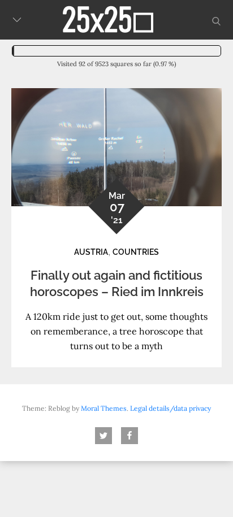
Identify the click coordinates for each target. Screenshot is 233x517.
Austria (91, 252)
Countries (136, 252)
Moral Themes (104, 408)
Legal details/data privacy (170, 408)
